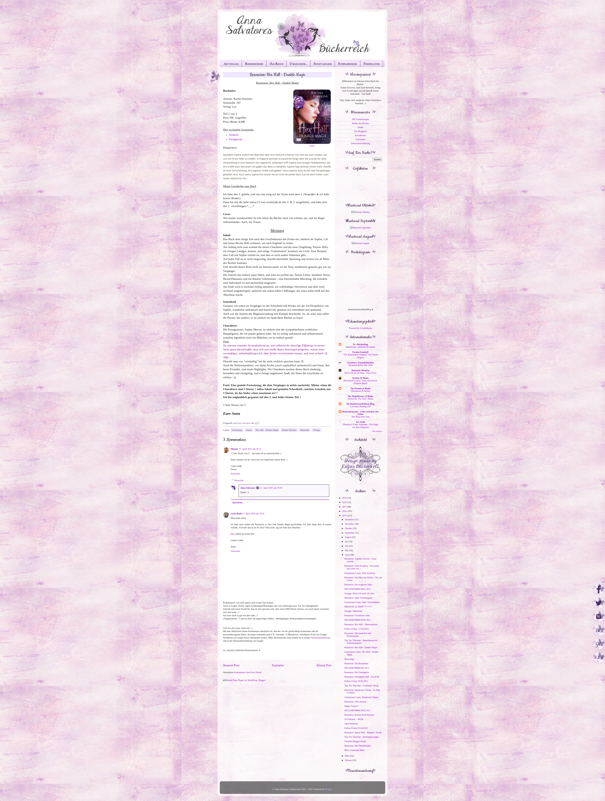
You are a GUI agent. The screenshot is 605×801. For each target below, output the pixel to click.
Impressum (360, 139)
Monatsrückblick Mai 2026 (360, 365)
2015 (344, 515)
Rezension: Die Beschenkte (356, 663)
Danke (360, 127)
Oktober (349, 528)
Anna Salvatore (247, 488)
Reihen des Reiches (360, 123)
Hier (233, 534)
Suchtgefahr (323, 64)
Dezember (349, 519)
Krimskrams (360, 135)
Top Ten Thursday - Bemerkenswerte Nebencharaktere (360, 641)
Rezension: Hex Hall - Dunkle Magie (360, 647)
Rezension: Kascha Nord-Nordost (359, 715)
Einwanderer (347, 64)
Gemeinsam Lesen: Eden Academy (359, 573)
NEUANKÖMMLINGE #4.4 (357, 589)
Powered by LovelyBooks (360, 328)
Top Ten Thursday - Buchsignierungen (361, 737)
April (347, 555)
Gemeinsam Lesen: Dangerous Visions (361, 697)
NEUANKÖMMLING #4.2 (356, 668)
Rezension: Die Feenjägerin (356, 672)
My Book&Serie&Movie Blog (360, 404)
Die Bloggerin (360, 131)
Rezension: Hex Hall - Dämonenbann (360, 624)
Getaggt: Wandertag (353, 611)
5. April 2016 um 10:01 (254, 513)
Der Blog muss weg (360, 417)
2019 (344, 498)
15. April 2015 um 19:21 (250, 449)
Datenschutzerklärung (320, 637)
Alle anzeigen (377, 431)
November (350, 524)
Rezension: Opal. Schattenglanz (358, 598)
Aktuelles (231, 64)
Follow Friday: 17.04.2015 (356, 629)
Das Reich (276, 64)
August (348, 537)
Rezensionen (254, 64)
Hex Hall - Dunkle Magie (267, 430)
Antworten (235, 473)
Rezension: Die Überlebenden (357, 745)
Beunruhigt (349, 659)
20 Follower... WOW (353, 719)
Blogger (328, 789)
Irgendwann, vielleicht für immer (360, 347)
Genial (249, 430)
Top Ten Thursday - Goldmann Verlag (361, 685)
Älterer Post (324, 665)
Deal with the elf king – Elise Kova (360, 373)
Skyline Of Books (360, 378)
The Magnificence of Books (360, 396)
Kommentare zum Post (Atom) (248, 672)
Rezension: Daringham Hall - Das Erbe (361, 676)
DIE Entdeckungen (360, 119)
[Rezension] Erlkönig (360, 391)
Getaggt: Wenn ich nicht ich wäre (359, 593)
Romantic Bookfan (360, 370)
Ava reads (360, 422)
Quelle (312, 146)
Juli (347, 541)
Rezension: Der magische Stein (358, 584)
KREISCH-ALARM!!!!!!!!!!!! (358, 606)
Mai (347, 550)
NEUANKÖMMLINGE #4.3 (357, 620)
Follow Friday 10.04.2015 (356, 681)
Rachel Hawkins (289, 430)
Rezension (304, 430)
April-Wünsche (351, 723)
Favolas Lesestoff (360, 352)
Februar (348, 760)
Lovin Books (236, 513)
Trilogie (316, 430)
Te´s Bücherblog (360, 344)
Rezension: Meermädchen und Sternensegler (357, 634)
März (347, 756)
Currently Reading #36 (360, 406)
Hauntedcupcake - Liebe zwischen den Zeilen (360, 412)
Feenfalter (371, 64)
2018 (344, 502)
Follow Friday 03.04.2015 (356, 728)
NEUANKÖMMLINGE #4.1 (357, 710)
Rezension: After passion (355, 701)
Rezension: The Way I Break (360, 399)
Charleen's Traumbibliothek (360, 362)
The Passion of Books (360, 388)
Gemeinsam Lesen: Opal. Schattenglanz (362, 602)
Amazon (233, 134)
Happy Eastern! (351, 706)
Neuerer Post (231, 665)
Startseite (278, 665)
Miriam (234, 449)
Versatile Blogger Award (355, 741)
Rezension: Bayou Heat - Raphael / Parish (363, 732)
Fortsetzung (237, 430)
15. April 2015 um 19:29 (271, 488)
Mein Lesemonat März (354, 750)
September (350, 532)
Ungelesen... (298, 64)
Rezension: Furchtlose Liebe (357, 615)
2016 (344, 511)
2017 (344, 506)
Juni (347, 546)
